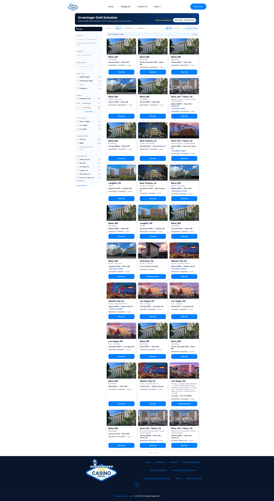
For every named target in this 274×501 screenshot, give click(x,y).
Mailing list (125, 6)
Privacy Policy (120, 496)
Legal (131, 496)
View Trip (121, 57)
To (77, 107)
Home (111, 6)
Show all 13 (80, 180)
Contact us (142, 6)
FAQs (178, 478)
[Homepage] (73, 7)
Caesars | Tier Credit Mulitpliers (157, 478)
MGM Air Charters (194, 478)
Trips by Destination (158, 470)
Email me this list (191, 28)
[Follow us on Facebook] (137, 485)
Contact (173, 462)
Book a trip (198, 6)
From (78, 103)
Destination (141, 28)
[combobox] (89, 66)
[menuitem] (111, 6)
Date (118, 28)
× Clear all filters (81, 185)
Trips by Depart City (191, 462)
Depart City (129, 28)
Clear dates (88, 111)
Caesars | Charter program (184, 470)
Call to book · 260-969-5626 (184, 20)
